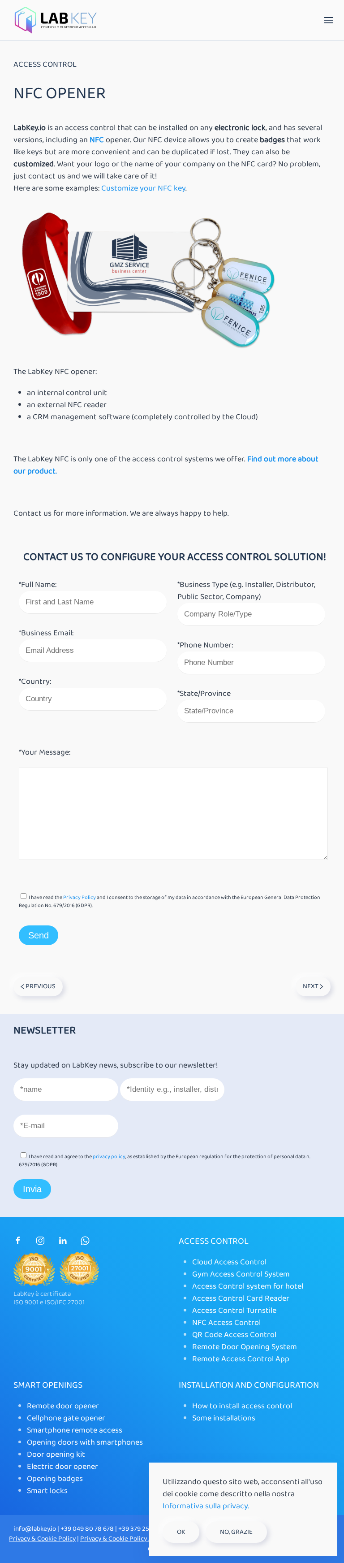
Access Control (45, 65)
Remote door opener (63, 1406)
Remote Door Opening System (244, 1347)
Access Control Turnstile (234, 1310)
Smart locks (47, 1491)
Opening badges (55, 1478)
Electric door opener (62, 1466)
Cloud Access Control (229, 1262)
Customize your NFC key (143, 188)
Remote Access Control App (240, 1359)
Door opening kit (56, 1454)
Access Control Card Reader (240, 1298)
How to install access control (242, 1406)
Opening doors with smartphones (85, 1442)
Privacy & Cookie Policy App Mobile (130, 1538)
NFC (97, 140)
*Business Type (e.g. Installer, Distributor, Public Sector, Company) (246, 590)
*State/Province (204, 693)
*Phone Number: (205, 645)
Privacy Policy (79, 897)
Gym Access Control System (241, 1274)
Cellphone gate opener (66, 1418)
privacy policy (109, 1156)
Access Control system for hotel (247, 1286)
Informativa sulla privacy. (206, 1506)
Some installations (223, 1418)
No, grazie (236, 1532)
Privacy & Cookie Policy (42, 1538)
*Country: (35, 681)
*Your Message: (44, 752)
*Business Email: (46, 633)
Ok (181, 1532)
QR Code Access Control (234, 1335)
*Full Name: (37, 584)
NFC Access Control (226, 1322)
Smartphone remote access (74, 1430)
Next (311, 986)
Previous (40, 986)
